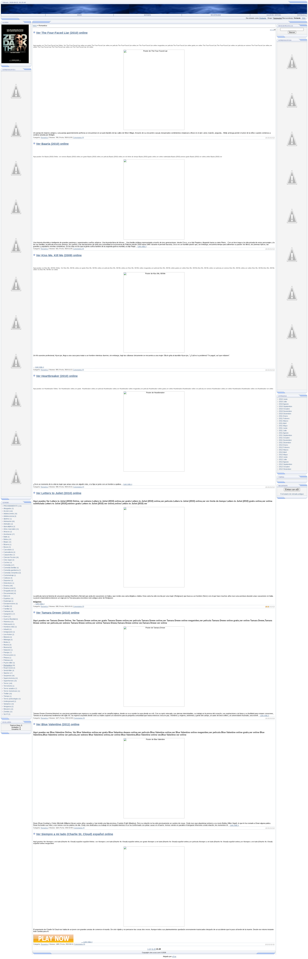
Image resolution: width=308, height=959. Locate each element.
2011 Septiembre (285, 435)
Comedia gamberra (11, 570)
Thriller (6, 694)
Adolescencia (9, 516)
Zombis (6, 712)
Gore (6, 616)
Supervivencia (9, 678)
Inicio (79, 15)
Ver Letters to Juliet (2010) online (58, 493)
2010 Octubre (284, 409)
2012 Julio (283, 459)
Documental (8, 593)
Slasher (6, 673)
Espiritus (7, 598)
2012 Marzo (283, 450)
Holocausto (8, 624)
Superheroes (9, 681)
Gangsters (8, 614)
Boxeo (6, 547)
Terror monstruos (10, 691)
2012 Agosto (284, 462)
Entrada (301, 15)
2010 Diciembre (285, 414)
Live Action (8, 634)
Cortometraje (9, 575)
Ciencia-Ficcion (10, 557)
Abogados (7, 508)
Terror (6, 683)
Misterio (7, 637)
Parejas (6, 652)
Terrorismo (8, 686)
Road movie (8, 668)
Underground (9, 701)
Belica (6, 539)
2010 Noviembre (285, 411)
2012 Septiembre (285, 464)
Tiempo (6, 696)
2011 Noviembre (285, 440)
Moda (6, 642)
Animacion (8, 521)
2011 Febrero (284, 418)
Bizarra (6, 544)
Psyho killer (8, 663)
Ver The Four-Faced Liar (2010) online (62, 32)
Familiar (7, 609)
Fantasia (7, 611)
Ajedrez (6, 519)
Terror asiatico (9, 688)
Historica (7, 622)
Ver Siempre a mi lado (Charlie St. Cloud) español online (74, 834)
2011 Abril (282, 423)
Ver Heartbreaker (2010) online (57, 376)
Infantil (6, 629)
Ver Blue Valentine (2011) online (57, 724)
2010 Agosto (284, 404)
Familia (6, 606)
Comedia (7, 565)
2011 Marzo (283, 421)
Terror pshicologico (11, 699)
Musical (6, 647)
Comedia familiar (10, 568)
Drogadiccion (9, 591)
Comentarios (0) (78, 137)
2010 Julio (283, 402)
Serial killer (8, 670)
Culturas (7, 578)
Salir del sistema (274, 15)
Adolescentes (9, 514)
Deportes (7, 580)
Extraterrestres (9, 604)
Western (7, 709)
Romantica (8, 665)
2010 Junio (283, 399)
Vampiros (7, 704)
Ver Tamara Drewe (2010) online (57, 612)
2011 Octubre (284, 438)
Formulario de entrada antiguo (292, 494)
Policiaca (7, 660)
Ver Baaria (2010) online (52, 143)
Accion (6, 511)
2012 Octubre (284, 467)
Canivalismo (8, 552)
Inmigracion (8, 632)
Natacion (7, 650)
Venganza (7, 706)
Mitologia (7, 640)
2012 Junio (283, 457)
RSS (303, 18)
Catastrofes (8, 555)
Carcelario (8, 550)
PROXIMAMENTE (11, 506)
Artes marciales (10, 529)
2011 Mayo (283, 426)
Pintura (6, 658)
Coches (7, 562)
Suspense (7, 676)
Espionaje (7, 601)
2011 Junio (283, 428)
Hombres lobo (9, 627)
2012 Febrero (284, 447)
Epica (6, 596)
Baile (5, 537)
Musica (6, 645)
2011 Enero (283, 416)
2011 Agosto (283, 433)
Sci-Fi (6, 714)
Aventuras (8, 534)
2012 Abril (283, 452)
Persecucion (8, 655)
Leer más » (142, 246)
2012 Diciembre (285, 469)
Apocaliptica (8, 526)
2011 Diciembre (285, 443)
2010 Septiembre (285, 406)
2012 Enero (283, 445)
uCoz (174, 956)
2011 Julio (283, 430)
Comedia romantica (11, 573)
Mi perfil (147, 15)
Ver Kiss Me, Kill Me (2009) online (59, 255)
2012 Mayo (283, 455)
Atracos (7, 532)
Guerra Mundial (10, 619)
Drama (6, 586)
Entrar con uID (292, 489)
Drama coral (8, 588)
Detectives (8, 583)
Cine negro (8, 560)
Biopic (6, 542)
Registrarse (216, 15)
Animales (7, 524)
